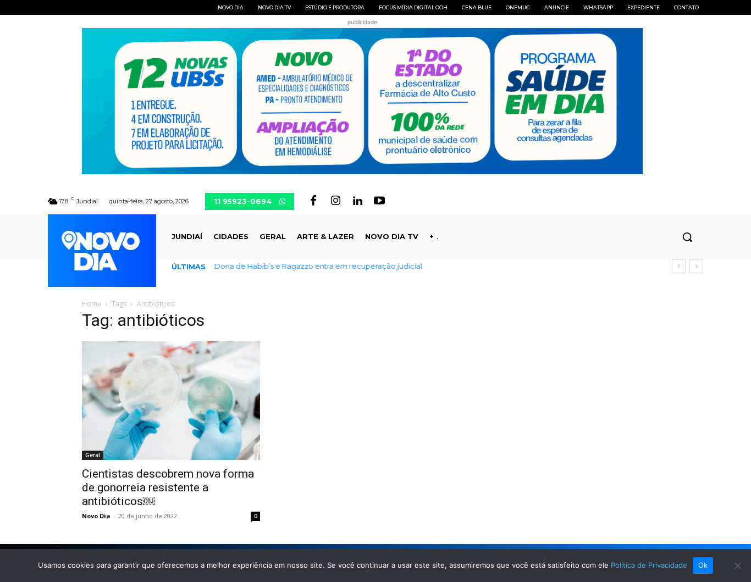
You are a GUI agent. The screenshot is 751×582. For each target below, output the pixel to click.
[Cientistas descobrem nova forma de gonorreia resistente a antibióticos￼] (171, 400)
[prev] (679, 266)
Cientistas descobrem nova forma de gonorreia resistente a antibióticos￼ (168, 487)
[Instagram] (335, 201)
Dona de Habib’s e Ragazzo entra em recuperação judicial (318, 266)
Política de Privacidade (649, 565)
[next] (696, 266)
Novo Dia (96, 516)
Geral (92, 455)
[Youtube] (379, 201)
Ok (703, 565)
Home (91, 303)
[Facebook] (313, 201)
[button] (687, 237)
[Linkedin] (357, 201)
